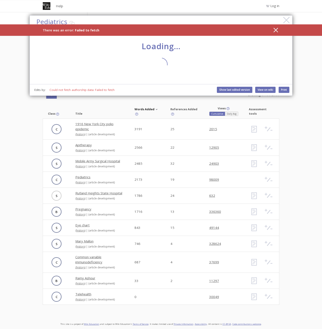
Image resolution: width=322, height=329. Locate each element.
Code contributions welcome (246, 324)
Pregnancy (83, 209)
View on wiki (265, 90)
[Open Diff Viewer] (268, 129)
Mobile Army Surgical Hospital (97, 161)
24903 (214, 163)
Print (284, 90)
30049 (214, 297)
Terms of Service (141, 324)
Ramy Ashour (85, 278)
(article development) (101, 134)
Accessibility (201, 324)
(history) (80, 134)
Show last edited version (234, 90)
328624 (215, 243)
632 (212, 195)
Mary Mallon (84, 241)
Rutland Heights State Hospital (98, 193)
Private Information (183, 324)
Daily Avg (231, 113)
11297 (214, 280)
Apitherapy (83, 145)
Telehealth (83, 294)
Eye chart (82, 225)
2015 (213, 129)
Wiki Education (91, 324)
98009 (214, 179)
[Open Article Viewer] (254, 129)
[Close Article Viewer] (286, 20)
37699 (214, 262)
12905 (214, 147)
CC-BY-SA (227, 324)
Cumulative (217, 113)
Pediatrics (82, 177)
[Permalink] (72, 23)
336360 (215, 211)
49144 (214, 227)
